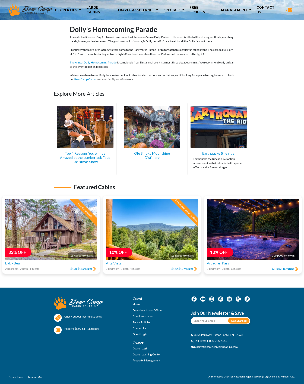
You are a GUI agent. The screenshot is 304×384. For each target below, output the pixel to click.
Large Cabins (93, 9)
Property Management (146, 360)
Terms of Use (35, 376)
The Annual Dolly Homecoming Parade (93, 62)
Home (136, 304)
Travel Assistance (137, 10)
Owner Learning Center (147, 354)
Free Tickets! (198, 9)
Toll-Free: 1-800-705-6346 (210, 340)
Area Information (143, 316)
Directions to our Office (147, 310)
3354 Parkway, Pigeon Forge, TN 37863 (218, 334)
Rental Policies (141, 322)
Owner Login (140, 348)
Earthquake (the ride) (219, 153)
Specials (173, 10)
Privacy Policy (15, 376)
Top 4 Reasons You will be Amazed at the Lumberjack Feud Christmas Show (85, 157)
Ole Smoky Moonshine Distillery (152, 155)
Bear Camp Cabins (85, 79)
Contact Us (266, 9)
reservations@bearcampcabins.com (216, 346)
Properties (66, 10)
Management (235, 10)
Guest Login (140, 334)
